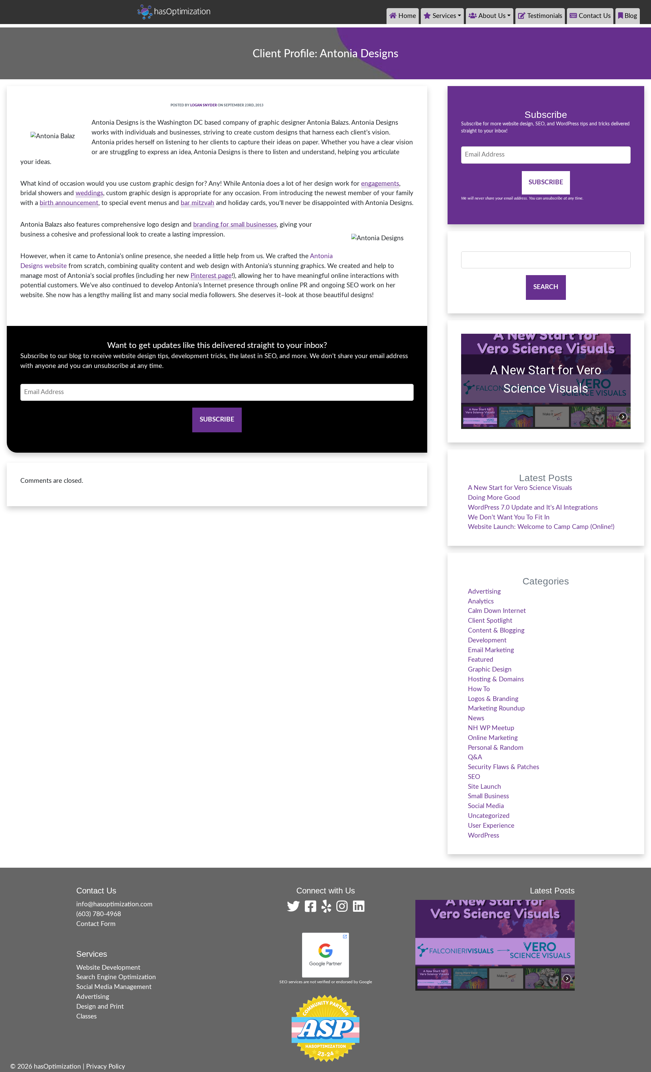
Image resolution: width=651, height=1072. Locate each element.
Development (487, 640)
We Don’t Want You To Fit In (509, 517)
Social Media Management (114, 987)
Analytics (481, 601)
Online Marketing (493, 738)
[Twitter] (295, 909)
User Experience (491, 826)
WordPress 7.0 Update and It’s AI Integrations (533, 507)
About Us (492, 16)
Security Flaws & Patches (503, 767)
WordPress (483, 835)
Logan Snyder (203, 105)
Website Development (108, 968)
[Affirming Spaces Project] (325, 1028)
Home (407, 16)
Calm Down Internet (497, 611)
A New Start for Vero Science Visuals (545, 379)
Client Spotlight (490, 621)
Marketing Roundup (496, 708)
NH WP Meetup (491, 728)
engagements (380, 184)
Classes (86, 1016)
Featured (480, 660)
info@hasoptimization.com (114, 904)
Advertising (484, 592)
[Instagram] (343, 909)
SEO (474, 777)
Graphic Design (490, 669)
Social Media (486, 806)
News (476, 718)
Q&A (475, 757)
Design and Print (100, 1007)
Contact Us (595, 16)
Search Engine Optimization (116, 977)
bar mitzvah (197, 203)
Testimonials (544, 16)
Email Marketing (491, 650)
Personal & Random (496, 748)
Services (444, 16)
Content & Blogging (496, 630)
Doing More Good (494, 498)
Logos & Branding (493, 699)
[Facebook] (312, 909)
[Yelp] (328, 909)
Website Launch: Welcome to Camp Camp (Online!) (541, 527)
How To (479, 689)
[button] (480, 417)
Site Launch (484, 787)
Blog (631, 16)
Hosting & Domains (496, 679)
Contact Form (96, 924)
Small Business (488, 796)
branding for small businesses (235, 225)
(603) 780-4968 (98, 914)
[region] (546, 381)
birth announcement (69, 203)
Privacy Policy (105, 1067)
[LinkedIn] (358, 909)
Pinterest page (211, 276)
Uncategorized (489, 816)
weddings (89, 193)
